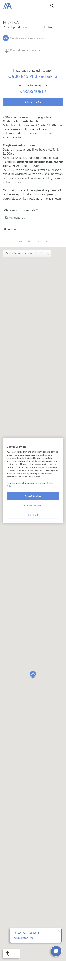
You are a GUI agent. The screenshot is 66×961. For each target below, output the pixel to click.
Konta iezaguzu (15, 217)
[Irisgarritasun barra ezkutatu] (16, 953)
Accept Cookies (33, 496)
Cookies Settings (33, 505)
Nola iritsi (33, 102)
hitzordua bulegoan (35, 129)
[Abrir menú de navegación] (61, 5)
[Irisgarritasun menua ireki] (8, 953)
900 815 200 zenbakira (34, 76)
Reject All (33, 515)
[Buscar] (52, 5)
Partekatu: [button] (13, 229)
